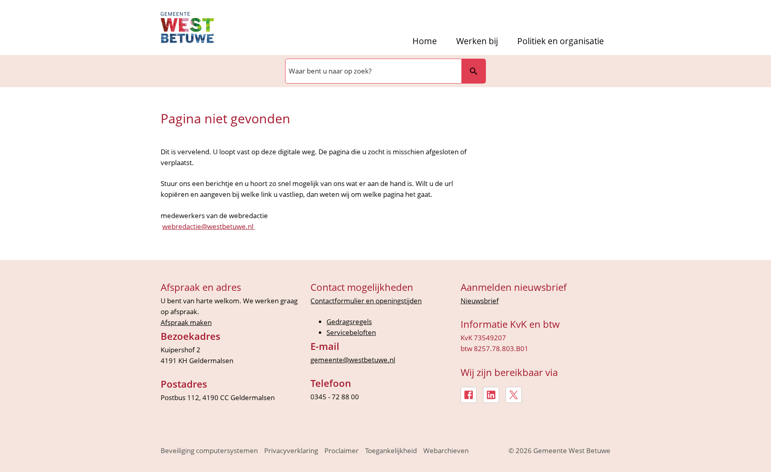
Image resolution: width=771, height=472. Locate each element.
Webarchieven (446, 450)
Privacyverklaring (291, 450)
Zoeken (473, 71)
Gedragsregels (349, 321)
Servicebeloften (351, 332)
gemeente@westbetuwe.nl (352, 359)
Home (424, 41)
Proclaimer (341, 450)
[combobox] (373, 71)
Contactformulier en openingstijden (366, 300)
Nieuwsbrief (480, 300)
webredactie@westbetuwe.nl (208, 226)
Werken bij (477, 41)
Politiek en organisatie (560, 41)
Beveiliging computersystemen (209, 450)
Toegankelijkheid (391, 450)
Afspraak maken (186, 322)
